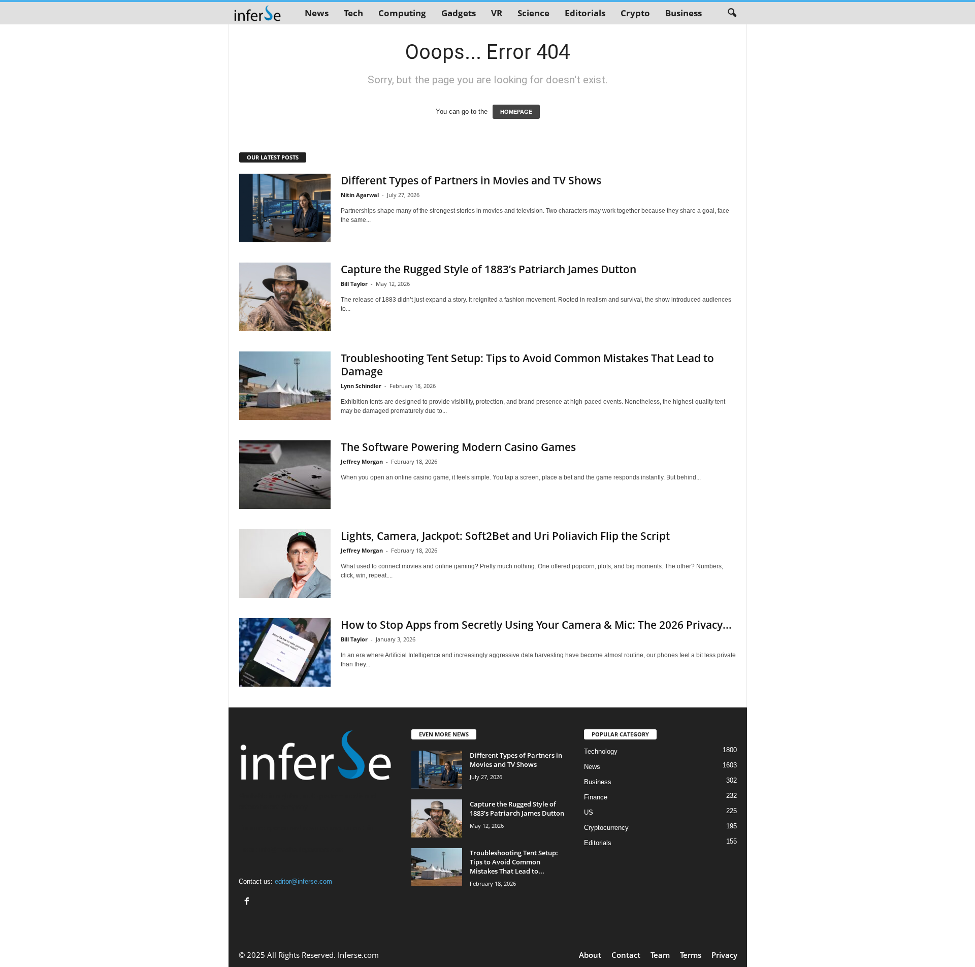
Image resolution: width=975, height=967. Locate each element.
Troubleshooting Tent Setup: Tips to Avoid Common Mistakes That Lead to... (514, 862)
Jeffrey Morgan (362, 461)
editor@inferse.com (303, 881)
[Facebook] (248, 902)
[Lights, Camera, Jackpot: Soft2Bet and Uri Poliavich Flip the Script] (285, 563)
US (588, 812)
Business (683, 13)
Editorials (585, 13)
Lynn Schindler (361, 386)
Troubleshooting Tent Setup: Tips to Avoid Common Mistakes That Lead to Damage (527, 364)
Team (660, 955)
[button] (732, 13)
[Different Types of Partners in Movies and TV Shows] (285, 208)
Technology (601, 751)
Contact (625, 955)
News (317, 13)
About (590, 955)
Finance (595, 797)
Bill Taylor (354, 283)
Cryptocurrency (606, 827)
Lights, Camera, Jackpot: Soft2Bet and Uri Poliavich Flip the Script (505, 536)
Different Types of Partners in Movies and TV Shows (471, 180)
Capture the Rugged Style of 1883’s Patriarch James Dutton (488, 269)
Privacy (724, 955)
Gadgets (458, 13)
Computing (402, 13)
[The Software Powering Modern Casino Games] (285, 474)
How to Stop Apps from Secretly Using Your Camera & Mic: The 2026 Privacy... (536, 625)
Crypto (635, 13)
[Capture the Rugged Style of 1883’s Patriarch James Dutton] (285, 297)
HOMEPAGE (516, 112)
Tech (353, 13)
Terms (690, 955)
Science (533, 13)
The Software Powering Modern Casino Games (458, 447)
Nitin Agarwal (360, 195)
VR (496, 13)
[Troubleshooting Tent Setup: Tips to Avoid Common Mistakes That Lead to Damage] (285, 385)
